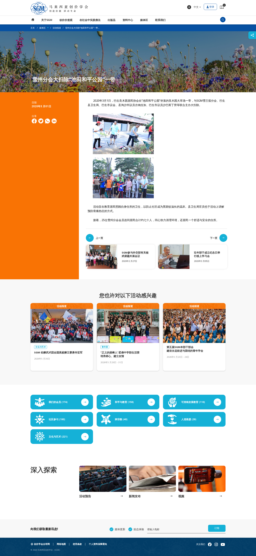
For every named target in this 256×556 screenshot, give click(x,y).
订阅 (216, 528)
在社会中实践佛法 (90, 20)
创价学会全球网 (42, 544)
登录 (211, 7)
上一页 (99, 238)
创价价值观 (65, 20)
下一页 (213, 238)
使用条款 (77, 544)
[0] (222, 8)
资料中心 (128, 20)
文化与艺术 (40, 347)
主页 (32, 20)
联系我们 (160, 20)
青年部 (105, 347)
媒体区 (144, 20)
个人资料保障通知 (98, 544)
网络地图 (61, 544)
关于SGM (46, 20)
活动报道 (57, 27)
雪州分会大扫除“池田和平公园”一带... (82, 27)
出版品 (111, 20)
